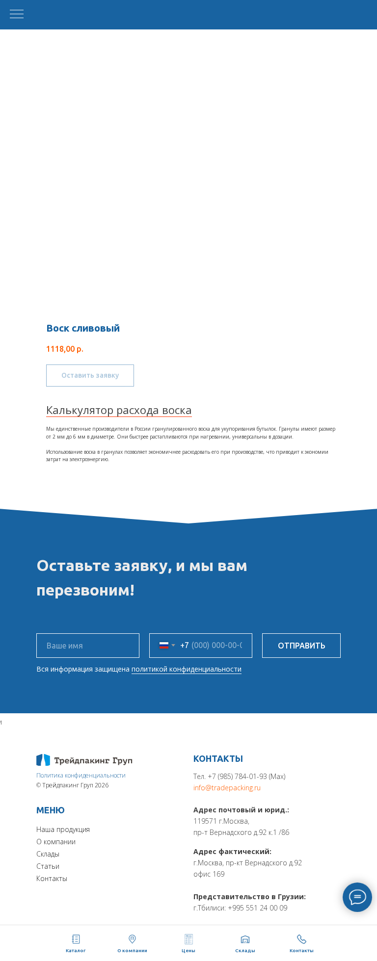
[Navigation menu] (17, 15)
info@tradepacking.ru (227, 787)
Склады (47, 853)
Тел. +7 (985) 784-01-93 (230, 776)
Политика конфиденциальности (81, 775)
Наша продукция (63, 829)
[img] (84, 760)
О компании (56, 841)
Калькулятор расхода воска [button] (119, 409)
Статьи (47, 866)
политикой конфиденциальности (187, 669)
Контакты (51, 878)
